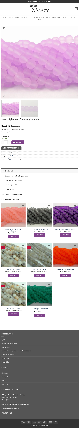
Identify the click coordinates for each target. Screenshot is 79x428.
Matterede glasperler (53, 17)
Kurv (3, 381)
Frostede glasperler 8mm (13, 156)
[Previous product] (41, 22)
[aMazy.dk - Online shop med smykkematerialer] (39, 8)
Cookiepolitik (5, 347)
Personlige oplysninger (9, 343)
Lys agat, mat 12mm (13, 308)
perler (22, 159)
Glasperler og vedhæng (22, 17)
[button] (2, 8)
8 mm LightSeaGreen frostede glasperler (39, 309)
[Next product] (37, 22)
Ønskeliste (4, 377)
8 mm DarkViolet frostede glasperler (65, 229)
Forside (5, 17)
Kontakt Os (5, 362)
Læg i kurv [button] (13, 236)
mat (15, 159)
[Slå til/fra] (3, 171)
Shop (11, 17)
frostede (7, 159)
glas (11, 159)
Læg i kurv (17, 142)
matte (18, 159)
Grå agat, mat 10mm (39, 269)
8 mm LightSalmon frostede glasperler (13, 230)
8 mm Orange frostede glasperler (65, 269)
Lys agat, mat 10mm (13, 269)
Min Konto (4, 373)
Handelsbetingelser (7, 354)
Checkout (4, 384)
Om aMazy (5, 358)
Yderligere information (13, 195)
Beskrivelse (9, 171)
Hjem (3, 340)
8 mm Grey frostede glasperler (39, 229)
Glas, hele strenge (38, 17)
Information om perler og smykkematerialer (16, 351)
